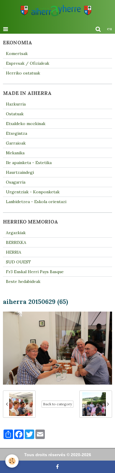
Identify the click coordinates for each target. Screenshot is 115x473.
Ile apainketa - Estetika (29, 162)
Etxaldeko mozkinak (25, 123)
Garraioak (16, 143)
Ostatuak (15, 113)
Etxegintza (16, 133)
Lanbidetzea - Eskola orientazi (36, 201)
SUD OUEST (18, 262)
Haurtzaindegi (20, 172)
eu (109, 28)
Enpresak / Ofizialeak (27, 63)
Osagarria (15, 182)
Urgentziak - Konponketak (33, 192)
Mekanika (15, 152)
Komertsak (17, 53)
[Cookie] (12, 461)
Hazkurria (16, 104)
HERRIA (13, 252)
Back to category (57, 404)
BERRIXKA (16, 242)
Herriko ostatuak (23, 73)
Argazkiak (16, 232)
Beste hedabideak (23, 281)
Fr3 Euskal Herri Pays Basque (35, 271)
